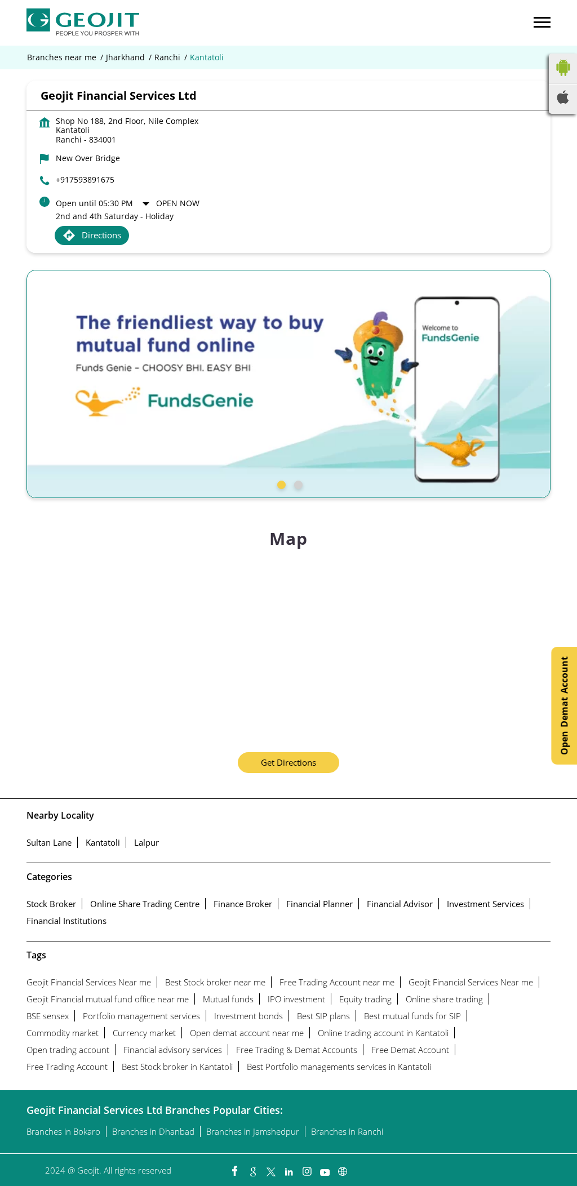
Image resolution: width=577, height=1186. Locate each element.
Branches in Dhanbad (153, 1131)
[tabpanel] (288, 384)
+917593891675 (85, 179)
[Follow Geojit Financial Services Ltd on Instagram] (306, 1168)
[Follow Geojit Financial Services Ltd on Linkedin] (288, 1168)
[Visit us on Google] (252, 1168)
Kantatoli (103, 842)
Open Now (177, 203)
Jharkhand (125, 57)
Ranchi (167, 57)
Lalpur (146, 842)
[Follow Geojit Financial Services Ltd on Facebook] (234, 1168)
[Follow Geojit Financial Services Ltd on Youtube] (324, 1168)
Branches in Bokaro (63, 1131)
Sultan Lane (49, 842)
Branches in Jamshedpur (252, 1131)
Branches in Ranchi (347, 1131)
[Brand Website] (342, 1168)
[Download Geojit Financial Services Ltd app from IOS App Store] (563, 100)
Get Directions (288, 762)
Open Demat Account (564, 705)
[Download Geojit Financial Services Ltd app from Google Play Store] (562, 78)
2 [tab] (297, 483)
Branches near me (61, 57)
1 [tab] (280, 483)
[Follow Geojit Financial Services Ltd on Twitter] (270, 1168)
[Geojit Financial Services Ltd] (82, 22)
